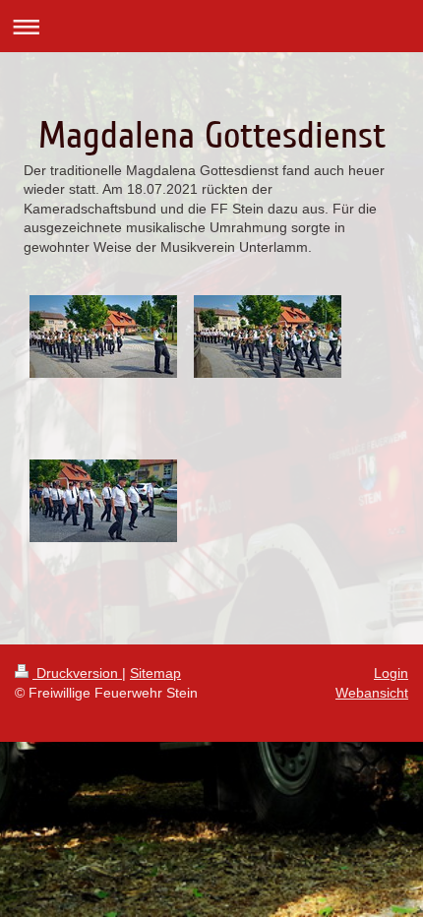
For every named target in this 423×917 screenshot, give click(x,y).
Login (391, 673)
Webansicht (371, 693)
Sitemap (155, 673)
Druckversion (77, 673)
